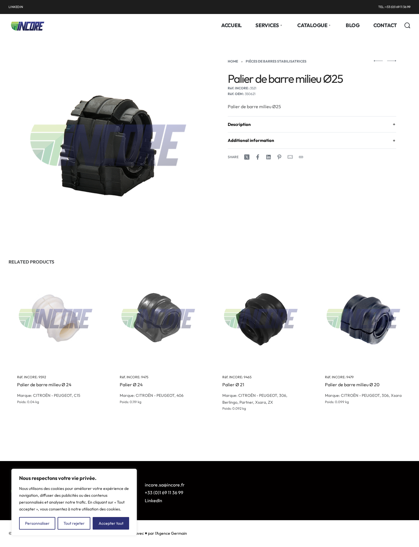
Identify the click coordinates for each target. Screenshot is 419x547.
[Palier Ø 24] (158, 319)
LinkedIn (153, 500)
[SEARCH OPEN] (407, 25)
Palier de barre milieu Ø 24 (44, 385)
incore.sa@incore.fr (165, 485)
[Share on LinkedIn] (268, 157)
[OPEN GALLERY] (108, 145)
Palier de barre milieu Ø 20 (352, 385)
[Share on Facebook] (257, 157)
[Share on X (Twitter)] (246, 157)
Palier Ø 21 (233, 385)
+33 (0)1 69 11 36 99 (164, 492)
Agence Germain (171, 533)
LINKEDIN (16, 7)
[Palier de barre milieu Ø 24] (56, 319)
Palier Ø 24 (131, 385)
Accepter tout (111, 523)
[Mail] (290, 157)
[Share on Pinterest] (279, 157)
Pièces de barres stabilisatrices (276, 61)
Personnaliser (37, 523)
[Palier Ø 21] (261, 319)
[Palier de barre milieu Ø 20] (363, 319)
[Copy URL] (301, 157)
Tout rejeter (74, 523)
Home (233, 61)
